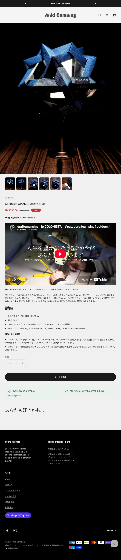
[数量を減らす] (9, 363)
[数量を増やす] (22, 363)
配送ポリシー (58, 545)
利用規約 (9, 507)
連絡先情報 (13, 548)
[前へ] (25, 3)
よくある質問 (10, 496)
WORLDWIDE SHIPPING (60, 3)
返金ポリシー (10, 545)
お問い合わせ (10, 485)
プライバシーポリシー (29, 545)
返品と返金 (9, 501)
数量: (7, 356)
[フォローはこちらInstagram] (15, 530)
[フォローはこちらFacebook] (7, 530)
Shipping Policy (14, 395)
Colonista (9, 197)
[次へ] (95, 3)
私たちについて (11, 479)
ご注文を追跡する (12, 490)
